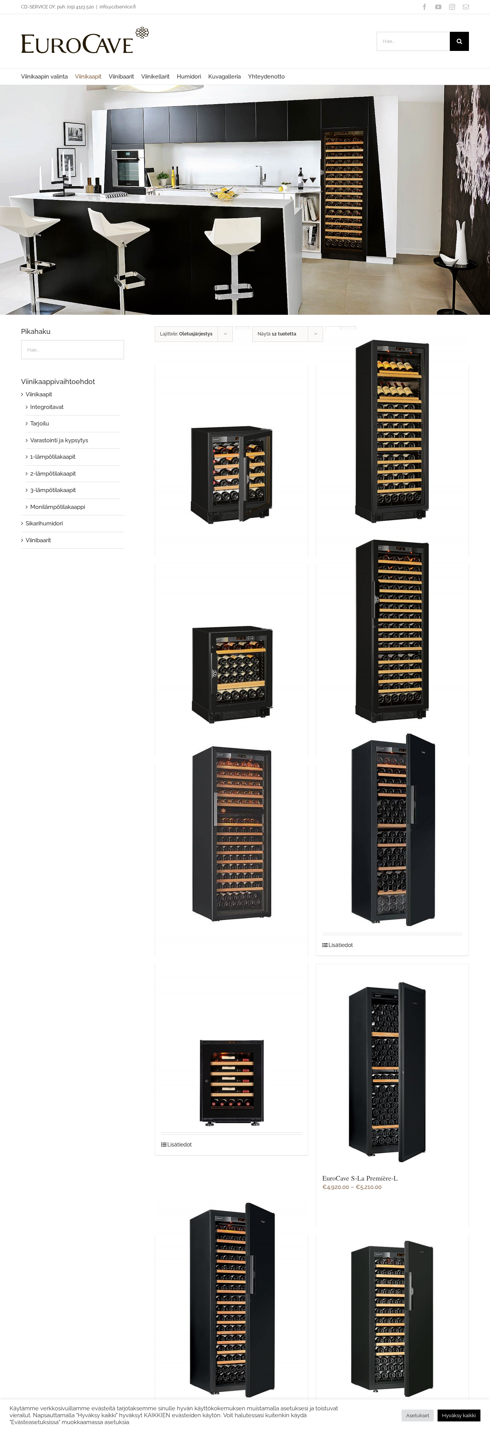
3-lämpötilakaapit (53, 490)
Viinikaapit (39, 394)
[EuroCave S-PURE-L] (231, 1301)
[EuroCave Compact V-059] (231, 631)
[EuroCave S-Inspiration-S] (231, 1030)
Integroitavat (47, 407)
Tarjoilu (39, 423)
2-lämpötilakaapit (53, 473)
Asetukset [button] (417, 1415)
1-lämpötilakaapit (52, 456)
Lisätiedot (340, 945)
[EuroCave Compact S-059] (231, 431)
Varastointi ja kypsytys (59, 440)
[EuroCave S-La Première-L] (392, 1066)
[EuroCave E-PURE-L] (392, 830)
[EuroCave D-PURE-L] (231, 830)
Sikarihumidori (44, 523)
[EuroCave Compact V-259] (392, 631)
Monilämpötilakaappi (57, 507)
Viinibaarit (38, 540)
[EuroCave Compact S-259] (392, 431)
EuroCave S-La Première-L (360, 1177)
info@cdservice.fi (118, 7)
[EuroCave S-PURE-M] (392, 1301)
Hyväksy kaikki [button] (459, 1415)
